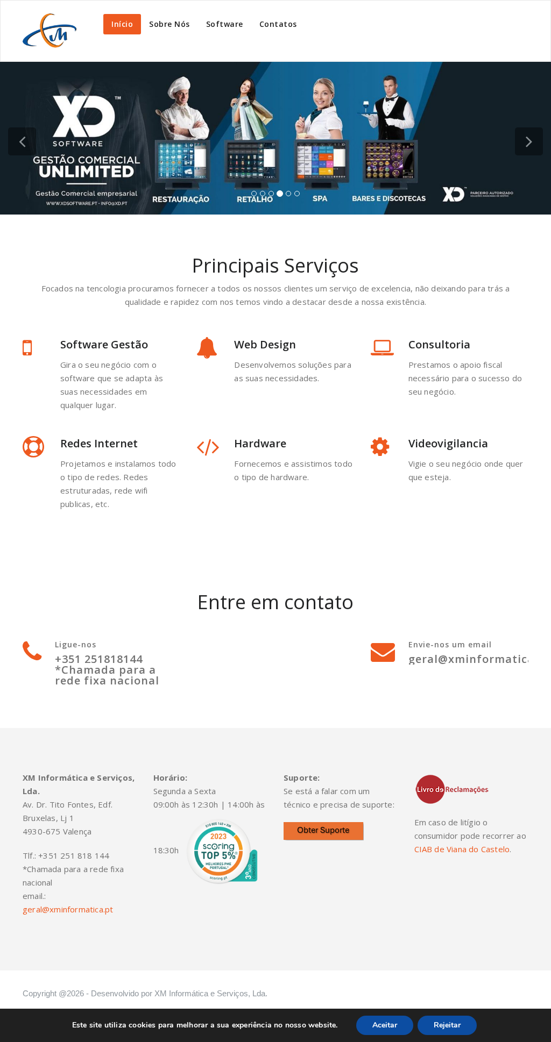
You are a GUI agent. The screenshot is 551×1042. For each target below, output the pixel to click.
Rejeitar (447, 1025)
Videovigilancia (448, 443)
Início (122, 24)
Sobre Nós (169, 24)
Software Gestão (104, 344)
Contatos (278, 24)
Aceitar (384, 1025)
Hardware (260, 443)
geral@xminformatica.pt (68, 909)
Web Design (265, 344)
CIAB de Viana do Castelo (462, 849)
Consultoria (439, 344)
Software (224, 24)
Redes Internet (99, 443)
